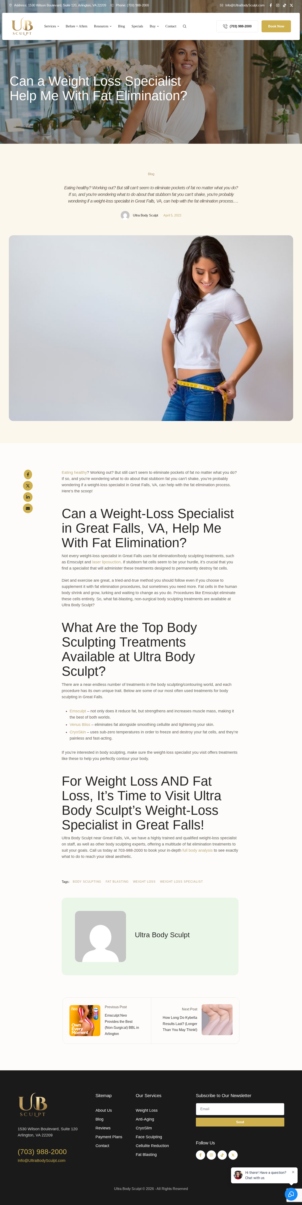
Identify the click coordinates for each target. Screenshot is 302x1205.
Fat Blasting (146, 1154)
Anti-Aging (145, 1119)
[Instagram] (277, 5)
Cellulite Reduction (152, 1146)
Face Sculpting (149, 1137)
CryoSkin (78, 732)
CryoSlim (144, 1128)
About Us (104, 1110)
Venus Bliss (80, 724)
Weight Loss (147, 1110)
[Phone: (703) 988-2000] (112, 5)
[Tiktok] (284, 5)
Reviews (103, 1128)
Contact (102, 1146)
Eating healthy (74, 472)
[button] (242, 5)
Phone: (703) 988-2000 (132, 5)
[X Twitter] (28, 486)
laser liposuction (106, 562)
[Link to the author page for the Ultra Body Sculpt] (125, 215)
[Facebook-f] (271, 5)
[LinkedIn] (27, 497)
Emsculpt (78, 711)
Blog (99, 1119)
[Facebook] (28, 474)
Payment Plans (109, 1137)
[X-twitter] (291, 5)
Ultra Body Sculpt (127, 1189)
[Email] (28, 508)
